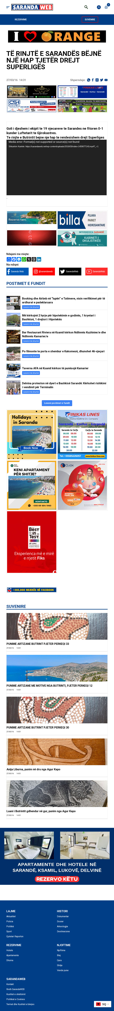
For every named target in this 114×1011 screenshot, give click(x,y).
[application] (57, 167)
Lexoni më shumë (31, 307)
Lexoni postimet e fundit (57, 403)
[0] (106, 7)
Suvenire (90, 19)
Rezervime (21, 19)
